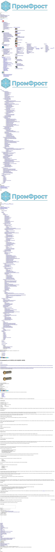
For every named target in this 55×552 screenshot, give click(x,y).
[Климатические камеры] (20, 62)
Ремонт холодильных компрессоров (7, 172)
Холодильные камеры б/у (8, 92)
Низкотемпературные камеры (8, 155)
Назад (4, 213)
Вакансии (4, 178)
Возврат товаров (2, 529)
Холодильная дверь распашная (10, 110)
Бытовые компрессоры (9, 105)
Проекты (3, 173)
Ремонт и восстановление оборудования (5, 532)
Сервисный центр (5, 168)
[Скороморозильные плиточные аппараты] (20, 54)
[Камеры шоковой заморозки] (20, 39)
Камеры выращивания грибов (8, 166)
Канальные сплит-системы (9, 123)
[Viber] (4, 357)
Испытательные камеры (8, 314)
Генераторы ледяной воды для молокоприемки (11, 159)
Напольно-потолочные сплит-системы (11, 124)
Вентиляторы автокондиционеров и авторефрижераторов (13, 149)
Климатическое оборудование (8, 252)
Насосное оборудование (8, 116)
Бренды (1, 536)
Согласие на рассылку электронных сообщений (6, 538)
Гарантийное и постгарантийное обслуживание (6, 531)
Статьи (4, 182)
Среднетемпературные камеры (9, 154)
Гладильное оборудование (9, 134)
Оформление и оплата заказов (7, 180)
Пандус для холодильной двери (10, 114)
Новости (4, 176)
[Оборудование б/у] (7, 21)
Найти (1, 548)
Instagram (4, 354)
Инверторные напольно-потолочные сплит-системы (13, 121)
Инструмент (6, 143)
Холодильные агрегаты (8, 99)
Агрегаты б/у (6, 95)
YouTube (4, 355)
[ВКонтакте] (0, 357)
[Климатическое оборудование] (7, 43)
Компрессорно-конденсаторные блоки (10, 103)
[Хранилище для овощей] (20, 41)
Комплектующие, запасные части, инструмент (9, 137)
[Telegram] (8, 357)
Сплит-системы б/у (7, 97)
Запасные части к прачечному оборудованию (10, 138)
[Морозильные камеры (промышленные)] (20, 32)
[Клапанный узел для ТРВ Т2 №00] (7, 381)
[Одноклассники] (1, 357)
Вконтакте (4, 353)
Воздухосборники (7, 127)
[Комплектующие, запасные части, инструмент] (7, 56)
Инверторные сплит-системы (10, 122)
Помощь (1, 534)
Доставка (1, 528)
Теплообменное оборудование (9, 106)
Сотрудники (4, 177)
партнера (44, 490)
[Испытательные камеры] (20, 58)
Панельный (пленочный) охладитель (9, 160)
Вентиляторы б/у (7, 93)
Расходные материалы (7, 144)
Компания (3, 175)
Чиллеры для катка (7, 158)
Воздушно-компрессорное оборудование (8, 126)
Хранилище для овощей (6, 156)
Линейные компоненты (8, 115)
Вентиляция (6, 117)
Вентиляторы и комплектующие (9, 140)
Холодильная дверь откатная (10, 112)
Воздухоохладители (8, 107)
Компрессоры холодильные (8, 104)
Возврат (4, 181)
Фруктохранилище (5, 157)
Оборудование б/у (5, 91)
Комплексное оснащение (6, 299)
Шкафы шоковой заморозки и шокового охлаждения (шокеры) (13, 101)
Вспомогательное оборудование (10, 136)
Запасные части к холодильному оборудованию (11, 142)
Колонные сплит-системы (9, 125)
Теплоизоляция (7, 145)
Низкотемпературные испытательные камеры (10, 163)
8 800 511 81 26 (2, 14)
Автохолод (4, 147)
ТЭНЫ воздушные (7, 146)
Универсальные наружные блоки (10, 120)
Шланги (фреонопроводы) (9, 150)
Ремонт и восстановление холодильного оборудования (10, 170)
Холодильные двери (7, 109)
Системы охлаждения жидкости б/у (9, 96)
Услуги (3, 167)
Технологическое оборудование (7, 128)
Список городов (2, 527)
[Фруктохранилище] (20, 44)
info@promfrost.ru (3, 351)
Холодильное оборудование (7, 98)
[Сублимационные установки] (20, 67)
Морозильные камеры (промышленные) (8, 153)
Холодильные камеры (24, 368)
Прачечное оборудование (9, 275)
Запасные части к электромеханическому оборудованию (12, 141)
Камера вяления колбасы (8, 165)
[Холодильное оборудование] (7, 31)
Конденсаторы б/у (7, 94)
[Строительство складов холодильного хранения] (20, 29)
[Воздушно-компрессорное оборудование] (7, 47)
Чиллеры (7, 102)
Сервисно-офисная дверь (9, 111)
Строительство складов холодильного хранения (9, 152)
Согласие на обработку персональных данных (6, 539)
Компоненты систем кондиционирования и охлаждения (12, 131)
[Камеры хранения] (20, 35)
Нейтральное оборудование (9, 130)
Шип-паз (7, 113)
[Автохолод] (7, 72)
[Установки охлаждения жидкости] (20, 46)
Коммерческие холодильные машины (11, 100)
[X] (3, 357)
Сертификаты (2, 526)
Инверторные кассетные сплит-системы (11, 119)
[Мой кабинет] (0, 184)
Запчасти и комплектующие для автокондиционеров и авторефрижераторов (15, 148)
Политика (4, 179)
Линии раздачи (8, 129)
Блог (0, 535)
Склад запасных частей (3, 533)
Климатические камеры (6, 164)
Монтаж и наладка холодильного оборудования (9, 169)
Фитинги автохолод (8, 151)
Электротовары (7, 132)
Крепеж (6, 139)
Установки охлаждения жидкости (10, 230)
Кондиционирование (7, 118)
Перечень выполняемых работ (7, 171)
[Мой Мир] (2, 357)
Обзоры (1, 537)
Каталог (3, 90)
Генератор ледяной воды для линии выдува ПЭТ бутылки (12, 161)
